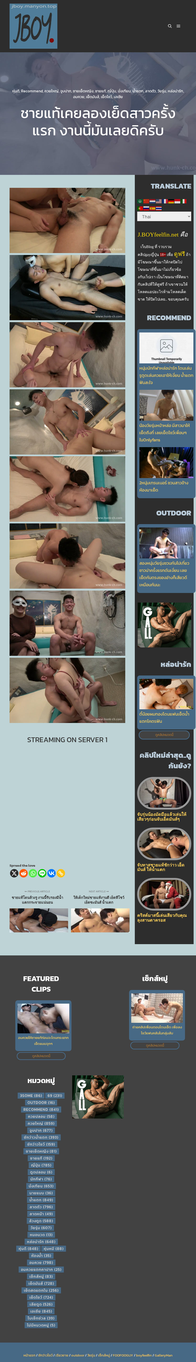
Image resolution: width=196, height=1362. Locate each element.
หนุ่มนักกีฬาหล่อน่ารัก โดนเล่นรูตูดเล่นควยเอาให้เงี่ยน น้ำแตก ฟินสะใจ (166, 375)
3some (31, 1095)
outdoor (41, 1102)
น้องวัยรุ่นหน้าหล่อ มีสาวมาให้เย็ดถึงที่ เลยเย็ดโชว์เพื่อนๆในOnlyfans (164, 432)
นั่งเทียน (124, 91)
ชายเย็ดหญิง (83, 91)
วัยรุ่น (162, 91)
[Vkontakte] (51, 873)
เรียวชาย (61, 1355)
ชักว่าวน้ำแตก (41, 1137)
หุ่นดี (15, 91)
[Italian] (184, 200)
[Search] (170, 26)
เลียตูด (41, 1304)
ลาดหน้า (41, 1214)
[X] (14, 873)
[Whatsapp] (33, 873)
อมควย (78, 97)
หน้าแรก (29, 1355)
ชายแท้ (100, 91)
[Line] (42, 873)
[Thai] (159, 208)
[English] (159, 200)
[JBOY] (33, 26)
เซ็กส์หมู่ (41, 1276)
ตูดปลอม (41, 1172)
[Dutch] (153, 200)
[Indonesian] (177, 200)
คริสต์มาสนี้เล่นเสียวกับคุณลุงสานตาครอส (162, 918)
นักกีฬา (41, 1179)
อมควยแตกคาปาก (41, 1269)
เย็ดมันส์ (92, 97)
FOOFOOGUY (123, 1355)
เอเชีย (118, 97)
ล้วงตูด (41, 1221)
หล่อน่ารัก (175, 91)
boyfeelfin (144, 1355)
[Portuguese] (140, 208)
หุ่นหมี (54, 1248)
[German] (171, 200)
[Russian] (146, 208)
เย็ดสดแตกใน (41, 1290)
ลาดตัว (150, 91)
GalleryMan (164, 1355)
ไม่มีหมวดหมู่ (41, 1325)
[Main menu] (178, 26)
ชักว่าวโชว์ (41, 1144)
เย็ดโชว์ (106, 97)
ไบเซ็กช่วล (41, 1318)
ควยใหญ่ (51, 91)
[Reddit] (23, 873)
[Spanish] (153, 208)
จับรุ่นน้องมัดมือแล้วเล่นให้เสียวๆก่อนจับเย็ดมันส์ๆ (161, 817)
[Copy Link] (61, 873)
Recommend (32, 91)
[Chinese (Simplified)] (146, 200)
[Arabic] (140, 200)
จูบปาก (65, 91)
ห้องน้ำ (41, 1255)
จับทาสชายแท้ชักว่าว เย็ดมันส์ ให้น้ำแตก (161, 867)
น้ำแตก (137, 91)
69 (55, 1095)
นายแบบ (41, 1193)
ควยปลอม (41, 1116)
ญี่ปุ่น (112, 91)
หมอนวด (41, 1235)
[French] (165, 200)
